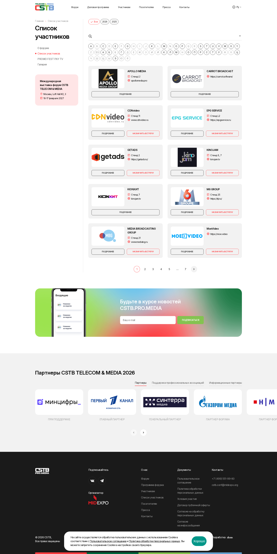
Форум (74, 7)
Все (96, 21)
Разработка (219, 537)
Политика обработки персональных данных (154, 541)
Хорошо (199, 541)
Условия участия (187, 498)
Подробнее (125, 94)
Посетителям (146, 7)
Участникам (124, 7)
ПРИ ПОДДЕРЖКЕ (59, 419)
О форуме (43, 48)
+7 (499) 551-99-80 (223, 478)
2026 (104, 21)
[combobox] (205, 37)
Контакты (184, 7)
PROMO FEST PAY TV (50, 59)
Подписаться (190, 320)
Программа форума (152, 485)
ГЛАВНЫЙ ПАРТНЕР (112, 419)
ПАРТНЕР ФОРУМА (218, 419)
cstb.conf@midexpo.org (225, 485)
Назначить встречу (143, 133)
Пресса (166, 7)
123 (97, 52)
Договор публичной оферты (193, 505)
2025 (114, 21)
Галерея (42, 64)
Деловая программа (98, 7)
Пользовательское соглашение (108, 541)
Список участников (49, 53)
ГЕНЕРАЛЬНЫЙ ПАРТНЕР (165, 419)
